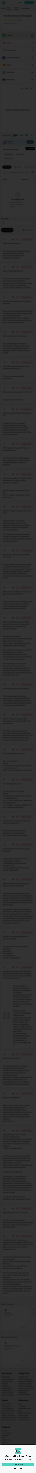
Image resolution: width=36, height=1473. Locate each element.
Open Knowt (18, 1464)
